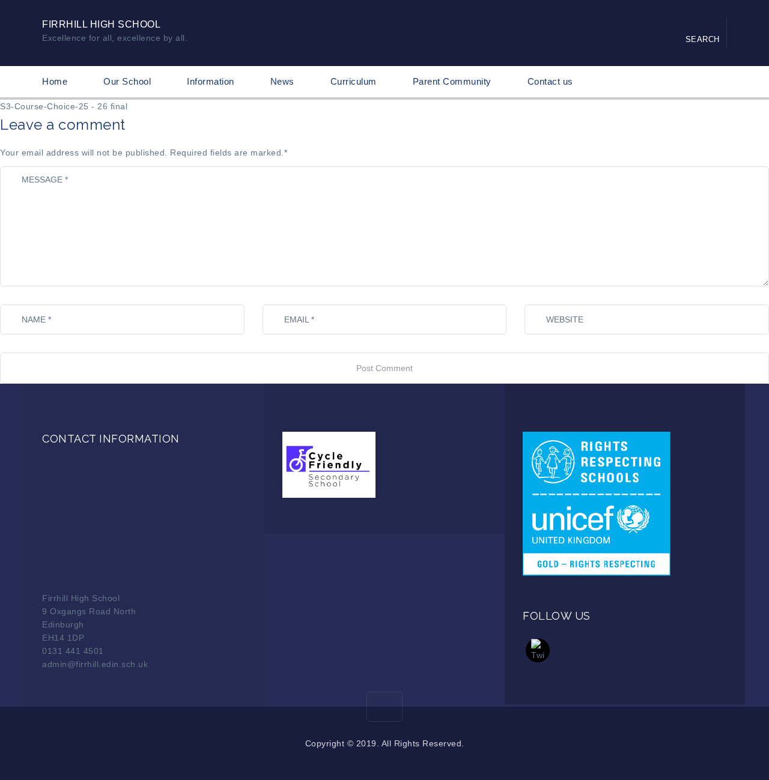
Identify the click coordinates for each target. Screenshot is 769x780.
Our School (127, 81)
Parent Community (452, 81)
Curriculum (353, 81)
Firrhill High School (101, 24)
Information (210, 81)
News (282, 81)
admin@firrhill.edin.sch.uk (95, 664)
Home (54, 81)
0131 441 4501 (73, 651)
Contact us (550, 81)
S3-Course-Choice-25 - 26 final (63, 106)
